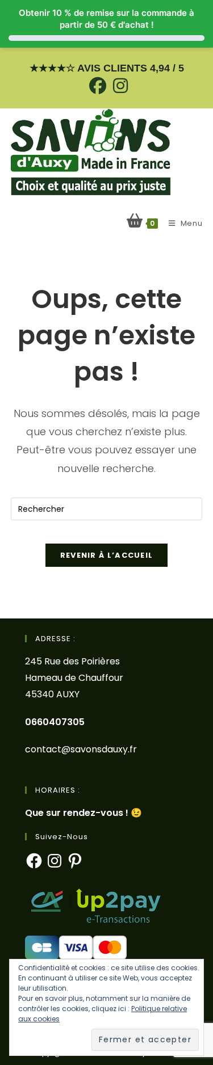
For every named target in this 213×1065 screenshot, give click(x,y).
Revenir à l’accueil (106, 555)
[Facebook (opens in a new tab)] (98, 85)
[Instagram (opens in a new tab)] (119, 85)
